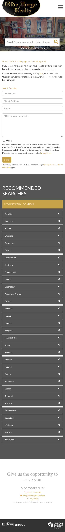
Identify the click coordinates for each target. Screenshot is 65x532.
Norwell (8, 367)
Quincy (8, 388)
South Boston (10, 410)
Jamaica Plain (10, 338)
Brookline (9, 236)
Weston (8, 432)
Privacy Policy (45, 153)
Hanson (8, 316)
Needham (9, 352)
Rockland (9, 396)
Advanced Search (31, 48)
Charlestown (10, 257)
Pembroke (9, 381)
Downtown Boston (13, 294)
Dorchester (10, 287)
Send (6, 159)
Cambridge (9, 243)
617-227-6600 (33, 492)
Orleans (8, 374)
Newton (8, 359)
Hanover (8, 308)
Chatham (9, 265)
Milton (7, 345)
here (41, 73)
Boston (8, 228)
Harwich (8, 323)
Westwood (9, 439)
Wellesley (9, 425)
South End (9, 418)
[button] (56, 42)
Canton (8, 250)
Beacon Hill (9, 221)
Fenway (8, 301)
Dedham (8, 279)
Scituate (8, 403)
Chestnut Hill (10, 272)
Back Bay (9, 214)
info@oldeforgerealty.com (33, 495)
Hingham (9, 330)
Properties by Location (19, 204)
